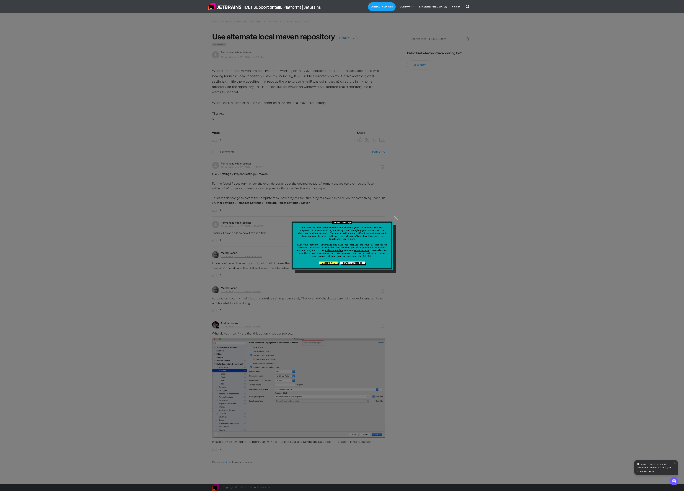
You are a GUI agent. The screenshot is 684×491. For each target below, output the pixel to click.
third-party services (316, 253)
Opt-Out (367, 256)
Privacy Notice (334, 250)
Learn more (349, 239)
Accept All (328, 263)
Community (407, 7)
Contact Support (382, 7)
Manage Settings (352, 263)
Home (225, 6)
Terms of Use (361, 250)
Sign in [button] (456, 7)
